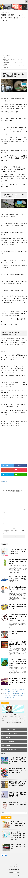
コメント (6, 494)
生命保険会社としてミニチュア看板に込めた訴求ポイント (14, 63)
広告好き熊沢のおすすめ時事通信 (14, 872)
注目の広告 (4, 481)
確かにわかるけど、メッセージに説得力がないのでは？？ (14, 66)
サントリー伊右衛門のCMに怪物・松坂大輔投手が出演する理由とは (18, 561)
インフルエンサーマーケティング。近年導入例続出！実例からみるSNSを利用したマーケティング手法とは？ (16, 695)
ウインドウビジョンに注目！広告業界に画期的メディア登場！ (17, 644)
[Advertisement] (14, 36)
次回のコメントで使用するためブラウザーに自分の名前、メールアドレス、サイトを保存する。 (13, 532)
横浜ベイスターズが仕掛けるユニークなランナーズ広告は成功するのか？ (17, 579)
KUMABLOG (14, 870)
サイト (4, 523)
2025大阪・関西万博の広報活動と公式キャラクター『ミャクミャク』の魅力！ (17, 770)
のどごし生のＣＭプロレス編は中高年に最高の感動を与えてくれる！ (17, 606)
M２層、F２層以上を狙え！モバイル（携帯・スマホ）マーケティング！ (18, 823)
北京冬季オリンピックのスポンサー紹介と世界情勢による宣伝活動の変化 (17, 794)
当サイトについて (11, 864)
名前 (5, 512)
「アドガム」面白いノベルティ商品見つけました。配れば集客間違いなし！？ (17, 551)
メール (5, 518)
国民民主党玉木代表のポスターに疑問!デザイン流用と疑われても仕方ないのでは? (18, 783)
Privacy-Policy (19, 864)
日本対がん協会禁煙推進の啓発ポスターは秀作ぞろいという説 (17, 589)
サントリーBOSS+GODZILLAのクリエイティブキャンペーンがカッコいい (18, 616)
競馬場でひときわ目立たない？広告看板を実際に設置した (14, 60)
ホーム (4, 864)
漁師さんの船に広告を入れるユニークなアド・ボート (18, 846)
